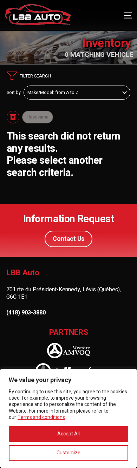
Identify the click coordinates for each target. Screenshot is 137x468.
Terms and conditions (41, 417)
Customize (68, 452)
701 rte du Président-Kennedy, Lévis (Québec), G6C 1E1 (63, 293)
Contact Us (68, 239)
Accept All (68, 434)
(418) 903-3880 (26, 313)
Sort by (14, 92)
